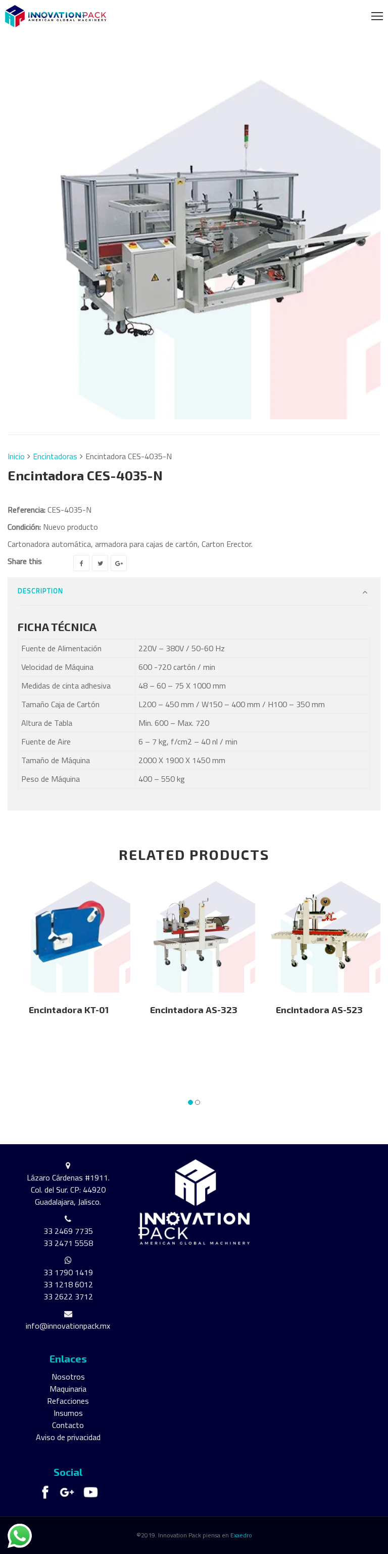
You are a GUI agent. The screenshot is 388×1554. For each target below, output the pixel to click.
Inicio (16, 456)
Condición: (24, 527)
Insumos (68, 1413)
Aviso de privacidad (68, 1437)
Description (40, 591)
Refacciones (68, 1401)
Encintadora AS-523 (319, 1009)
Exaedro (241, 1535)
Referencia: (26, 510)
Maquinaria (68, 1389)
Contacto (68, 1425)
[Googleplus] (119, 563)
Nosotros (68, 1377)
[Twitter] (100, 563)
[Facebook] (81, 563)
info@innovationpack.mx (68, 1326)
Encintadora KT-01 (69, 1009)
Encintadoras (55, 456)
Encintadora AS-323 (193, 1009)
